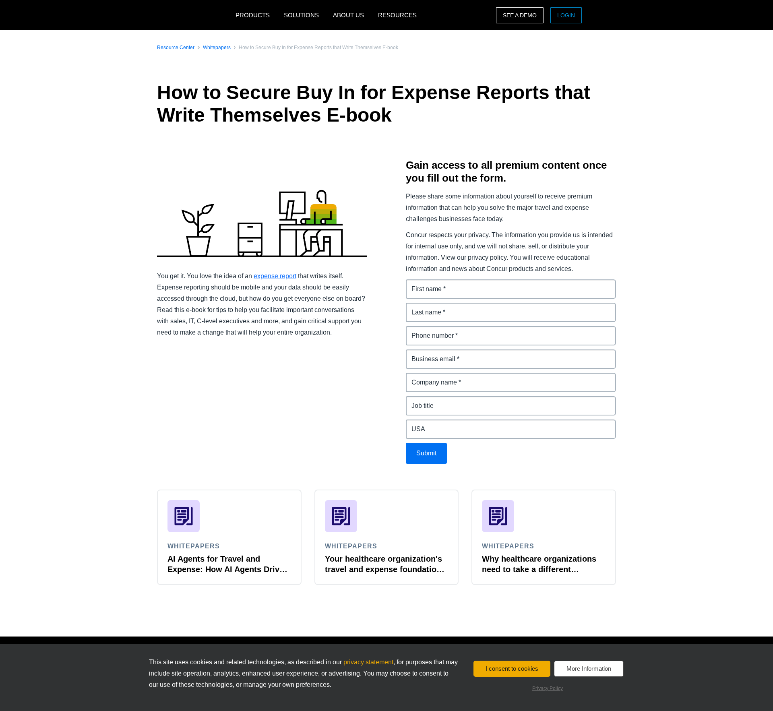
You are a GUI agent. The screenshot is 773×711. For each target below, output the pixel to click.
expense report (275, 276)
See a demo (520, 15)
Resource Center (175, 47)
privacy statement (368, 662)
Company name (430, 377)
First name (422, 284)
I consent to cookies (512, 668)
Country (418, 424)
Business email (429, 354)
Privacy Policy (547, 688)
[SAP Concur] (194, 15)
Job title (418, 400)
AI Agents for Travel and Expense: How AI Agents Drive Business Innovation (225, 569)
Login (566, 15)
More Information (588, 668)
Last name (422, 307)
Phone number (428, 330)
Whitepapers (217, 47)
